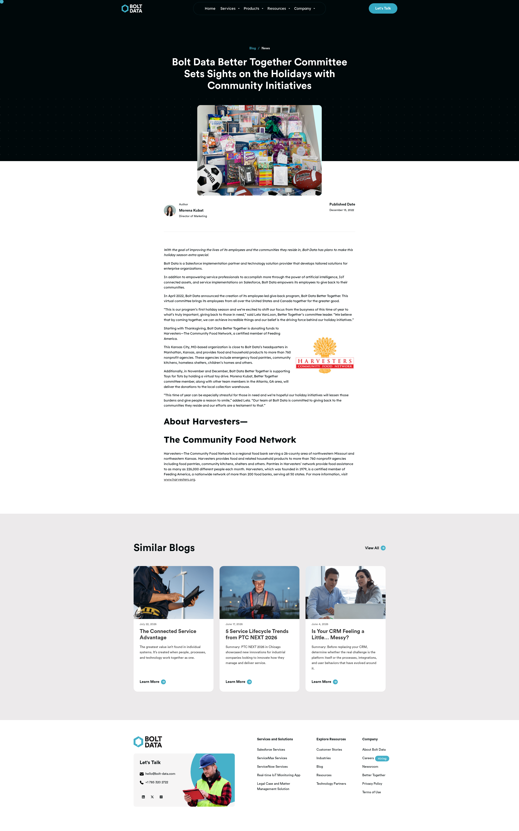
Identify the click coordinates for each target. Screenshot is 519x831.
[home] (150, 8)
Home (210, 8)
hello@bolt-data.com (160, 773)
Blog (252, 48)
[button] (230, 8)
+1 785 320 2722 (156, 782)
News (266, 48)
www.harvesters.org (179, 479)
